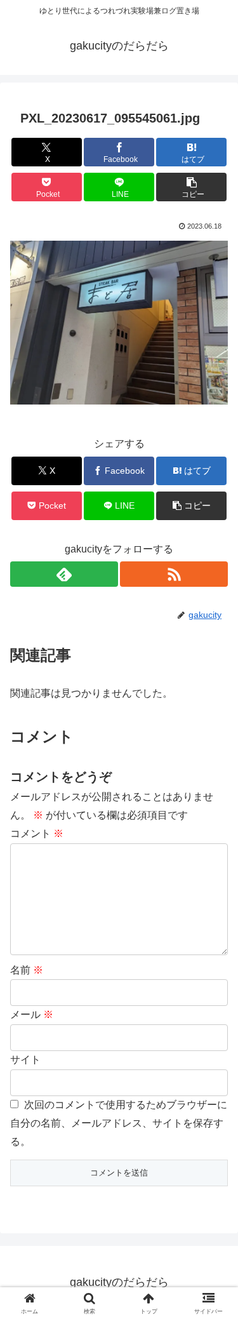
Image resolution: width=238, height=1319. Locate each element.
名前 (26, 970)
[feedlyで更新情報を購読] (64, 574)
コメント (36, 833)
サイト (25, 1059)
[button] (191, 187)
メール (31, 1014)
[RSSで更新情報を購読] (174, 574)
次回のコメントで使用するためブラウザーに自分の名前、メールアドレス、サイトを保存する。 (118, 1123)
